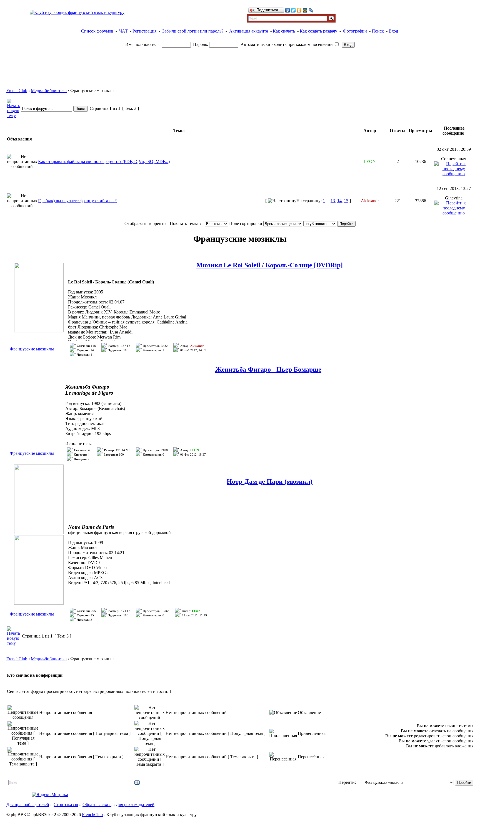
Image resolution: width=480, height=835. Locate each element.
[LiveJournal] (311, 10)
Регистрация (144, 31)
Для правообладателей (27, 804)
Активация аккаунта (248, 31)
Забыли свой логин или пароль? (192, 31)
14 (339, 200)
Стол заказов (66, 804)
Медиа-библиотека (49, 90)
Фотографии (354, 31)
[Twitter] (293, 10)
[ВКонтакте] (288, 10)
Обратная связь (96, 804)
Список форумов (97, 31)
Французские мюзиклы (32, 349)
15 (346, 200)
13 (333, 200)
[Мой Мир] (305, 10)
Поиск (378, 31)
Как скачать (284, 31)
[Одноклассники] (299, 10)
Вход (393, 31)
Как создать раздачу (318, 31)
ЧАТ (123, 31)
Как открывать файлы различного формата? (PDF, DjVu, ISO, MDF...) (104, 161)
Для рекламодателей (135, 804)
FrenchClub (16, 90)
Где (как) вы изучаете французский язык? (77, 200)
